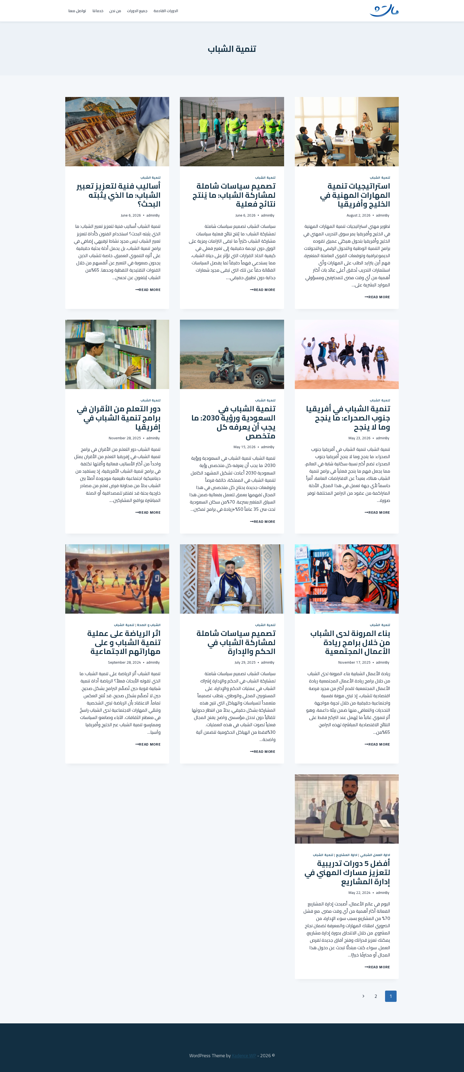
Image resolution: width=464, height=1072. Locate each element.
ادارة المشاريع (346, 855)
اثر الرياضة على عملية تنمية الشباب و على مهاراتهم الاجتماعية (124, 642)
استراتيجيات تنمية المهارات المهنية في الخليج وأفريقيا (355, 195)
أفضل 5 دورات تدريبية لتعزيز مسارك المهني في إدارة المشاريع (347, 872)
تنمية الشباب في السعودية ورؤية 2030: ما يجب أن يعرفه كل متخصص (233, 422)
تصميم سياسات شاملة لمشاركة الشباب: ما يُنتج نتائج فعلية (234, 195)
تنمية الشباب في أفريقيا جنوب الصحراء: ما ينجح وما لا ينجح (348, 418)
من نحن (115, 10)
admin (380, 215)
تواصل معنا (77, 10)
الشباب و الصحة (149, 625)
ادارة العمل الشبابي (375, 855)
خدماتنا (97, 10)
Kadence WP (244, 1055)
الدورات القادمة (166, 10)
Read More (376, 296)
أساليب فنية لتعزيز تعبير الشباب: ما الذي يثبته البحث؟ (119, 195)
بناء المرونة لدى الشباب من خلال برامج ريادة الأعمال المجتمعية (350, 642)
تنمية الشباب (380, 177)
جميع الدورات (137, 10)
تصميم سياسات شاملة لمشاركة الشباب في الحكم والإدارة (236, 642)
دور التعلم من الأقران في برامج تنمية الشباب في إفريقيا (119, 418)
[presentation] (347, 131)
